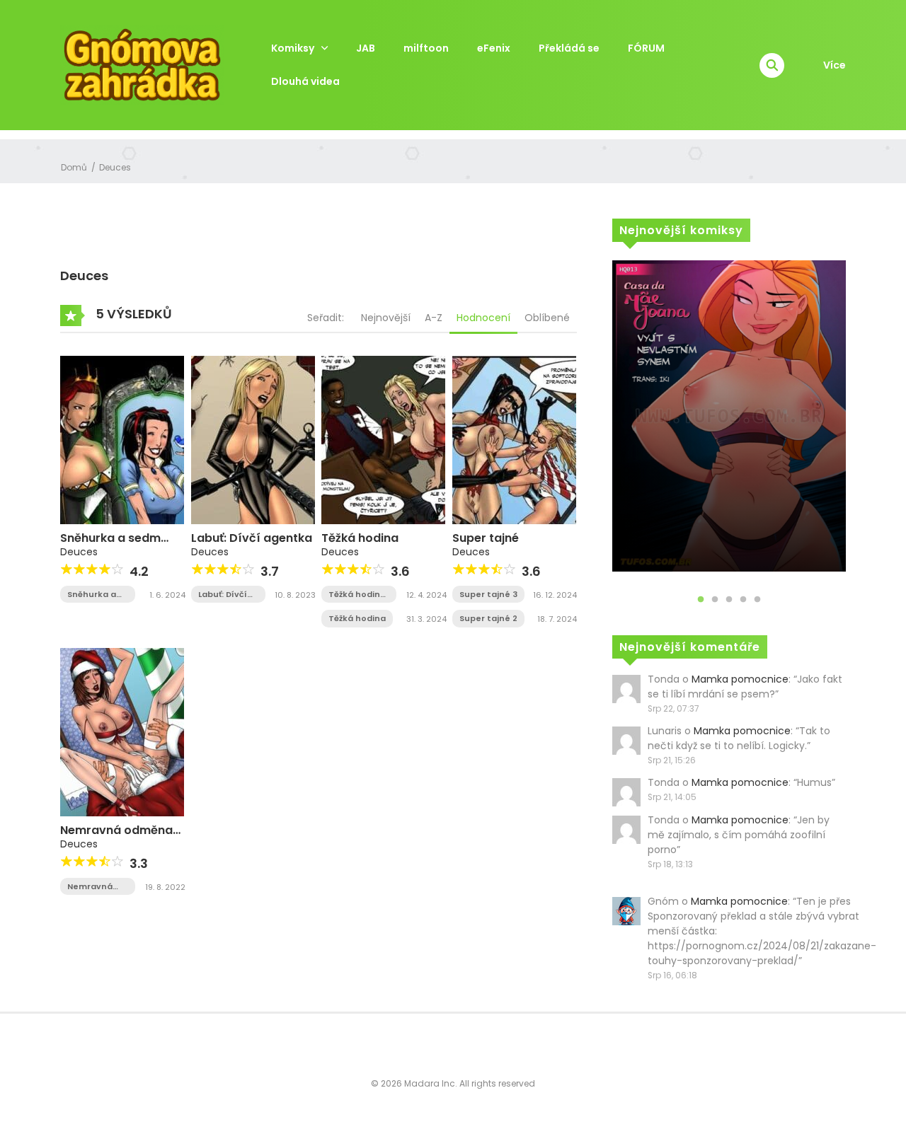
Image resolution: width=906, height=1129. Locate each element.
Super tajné (485, 538)
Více (834, 65)
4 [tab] (743, 600)
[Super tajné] (514, 439)
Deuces (115, 167)
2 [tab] (715, 600)
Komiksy (292, 48)
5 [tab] (757, 600)
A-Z (433, 318)
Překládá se (569, 48)
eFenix (493, 48)
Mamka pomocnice (740, 679)
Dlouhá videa (305, 81)
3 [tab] (729, 600)
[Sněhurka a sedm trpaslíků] (122, 439)
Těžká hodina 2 (357, 595)
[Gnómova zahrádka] (142, 64)
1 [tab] (701, 600)
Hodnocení (483, 318)
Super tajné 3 (488, 594)
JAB (365, 48)
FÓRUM (646, 48)
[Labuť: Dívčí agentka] (253, 439)
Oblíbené (547, 318)
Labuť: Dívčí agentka (251, 538)
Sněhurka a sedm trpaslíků (110, 545)
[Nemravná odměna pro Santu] (122, 731)
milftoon (426, 48)
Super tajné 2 (488, 618)
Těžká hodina (359, 538)
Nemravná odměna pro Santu (116, 837)
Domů (74, 167)
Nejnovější (386, 318)
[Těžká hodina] (383, 439)
